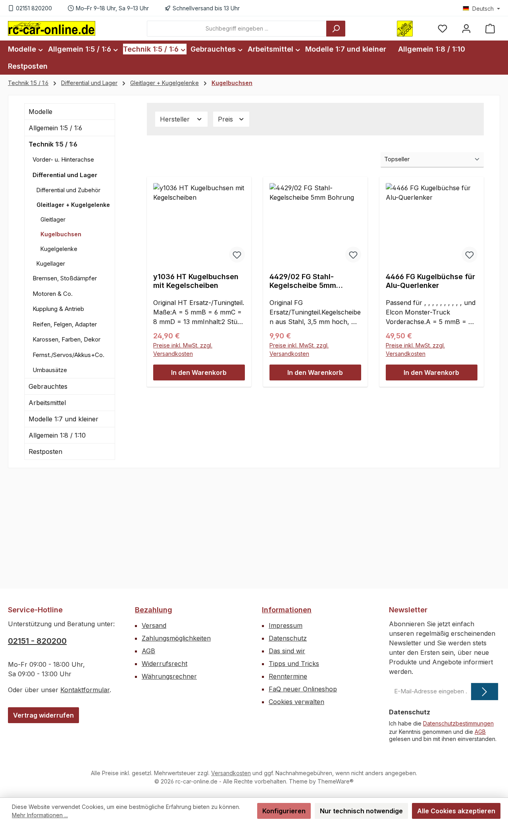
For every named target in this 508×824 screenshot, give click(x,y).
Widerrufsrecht (164, 664)
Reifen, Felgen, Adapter (65, 324)
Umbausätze (50, 370)
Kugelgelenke (58, 248)
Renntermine (288, 676)
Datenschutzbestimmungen (458, 723)
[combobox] (237, 29)
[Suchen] (335, 29)
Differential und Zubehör (68, 190)
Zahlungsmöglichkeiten (176, 638)
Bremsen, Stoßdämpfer (65, 278)
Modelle (40, 112)
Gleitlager (52, 219)
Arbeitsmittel (47, 403)
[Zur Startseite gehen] (51, 28)
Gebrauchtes (48, 386)
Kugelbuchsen (60, 234)
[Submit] (484, 691)
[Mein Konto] (466, 28)
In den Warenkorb (199, 372)
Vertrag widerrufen (43, 715)
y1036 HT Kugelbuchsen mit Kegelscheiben (196, 280)
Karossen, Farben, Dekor (66, 339)
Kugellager (51, 263)
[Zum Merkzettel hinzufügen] (237, 254)
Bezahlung (153, 610)
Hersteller (176, 119)
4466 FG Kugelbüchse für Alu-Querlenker (430, 280)
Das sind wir (287, 651)
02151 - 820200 (37, 641)
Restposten (45, 451)
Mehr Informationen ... (40, 815)
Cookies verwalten (296, 702)
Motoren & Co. (53, 293)
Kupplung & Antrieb (58, 309)
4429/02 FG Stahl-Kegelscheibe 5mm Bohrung (302, 281)
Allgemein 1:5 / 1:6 (55, 128)
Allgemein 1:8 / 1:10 (57, 435)
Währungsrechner (169, 676)
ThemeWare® (336, 781)
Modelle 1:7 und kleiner (63, 419)
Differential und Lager (65, 175)
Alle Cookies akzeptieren (456, 811)
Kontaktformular (85, 690)
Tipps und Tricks (294, 664)
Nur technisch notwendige (361, 811)
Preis (226, 119)
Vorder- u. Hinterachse (63, 159)
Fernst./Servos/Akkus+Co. (68, 355)
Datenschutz (288, 638)
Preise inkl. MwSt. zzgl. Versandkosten (182, 349)
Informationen (287, 610)
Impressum (285, 625)
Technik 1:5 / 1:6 (53, 144)
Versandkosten (231, 773)
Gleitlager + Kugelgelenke (73, 204)
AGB (148, 651)
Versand (154, 625)
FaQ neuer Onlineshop (303, 689)
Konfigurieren (284, 811)
